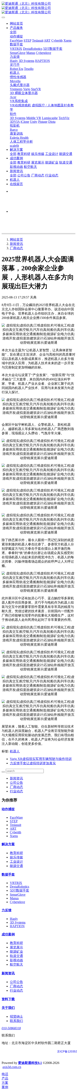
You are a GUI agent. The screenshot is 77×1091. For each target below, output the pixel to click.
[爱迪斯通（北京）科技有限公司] (38, 8)
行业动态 (16, 791)
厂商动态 (16, 248)
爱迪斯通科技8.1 (30, 1063)
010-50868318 (11, 1028)
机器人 (15, 751)
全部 (13, 32)
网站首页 (16, 23)
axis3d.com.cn (11, 1067)
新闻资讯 (16, 244)
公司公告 (16, 782)
